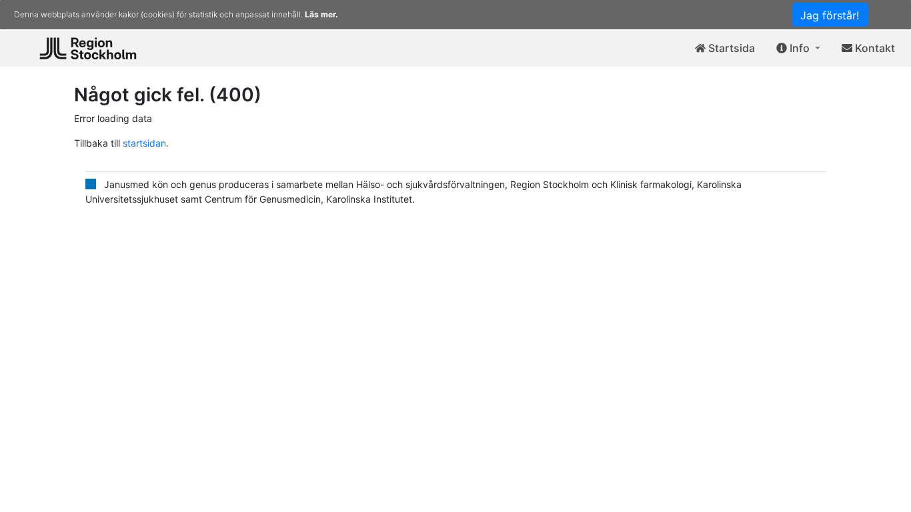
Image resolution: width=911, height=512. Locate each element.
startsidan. (144, 143)
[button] (798, 48)
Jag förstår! (829, 15)
